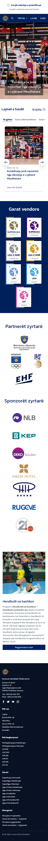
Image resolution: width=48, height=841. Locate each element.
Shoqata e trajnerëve (11, 815)
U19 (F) (5, 758)
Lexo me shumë (14, 187)
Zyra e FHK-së (8, 723)
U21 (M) (5, 749)
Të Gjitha (37, 109)
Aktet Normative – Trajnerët (14, 818)
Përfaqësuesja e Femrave (13, 746)
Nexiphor (26, 834)
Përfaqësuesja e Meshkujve (14, 742)
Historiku (6, 720)
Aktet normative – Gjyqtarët (14, 825)
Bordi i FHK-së (8, 717)
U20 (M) (5, 752)
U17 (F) (5, 765)
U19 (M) (5, 755)
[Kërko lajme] (12, 18)
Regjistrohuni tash (24, 647)
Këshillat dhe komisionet (12, 727)
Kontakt (5, 730)
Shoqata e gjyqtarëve (11, 822)
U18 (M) (5, 761)
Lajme (4, 714)
